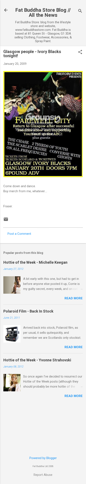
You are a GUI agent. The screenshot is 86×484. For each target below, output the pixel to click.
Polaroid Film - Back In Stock (28, 311)
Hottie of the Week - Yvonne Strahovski (37, 360)
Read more (73, 298)
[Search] (80, 11)
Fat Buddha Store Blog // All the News (43, 12)
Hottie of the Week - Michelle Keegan (35, 262)
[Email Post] (5, 221)
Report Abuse (43, 475)
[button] (80, 52)
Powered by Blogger (43, 458)
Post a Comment (19, 234)
